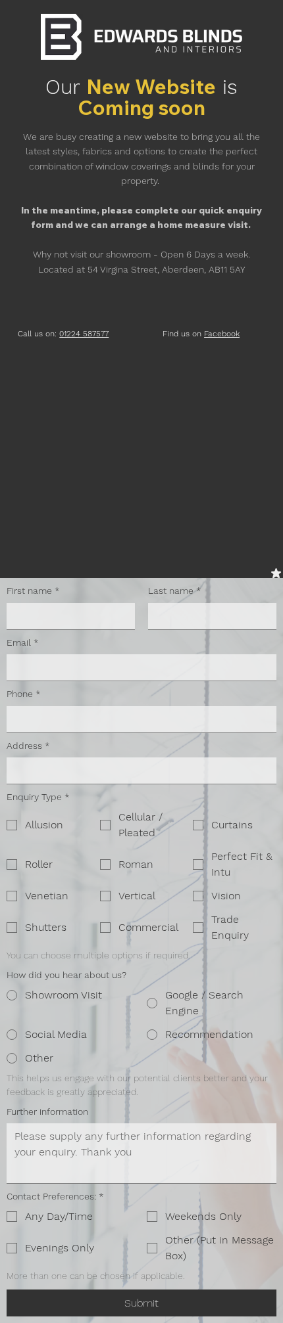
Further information (47, 1111)
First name (33, 590)
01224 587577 (84, 333)
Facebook (222, 333)
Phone (24, 693)
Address (28, 745)
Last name (174, 590)
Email (23, 642)
